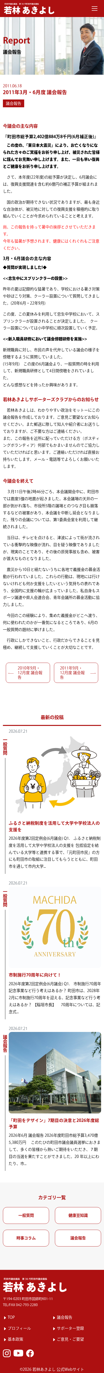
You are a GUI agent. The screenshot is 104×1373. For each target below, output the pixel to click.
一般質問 (26, 1215)
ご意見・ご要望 (70, 1339)
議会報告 (13, 103)
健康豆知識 (78, 1215)
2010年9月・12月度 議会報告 (30, 672)
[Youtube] (18, 1353)
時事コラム (26, 1238)
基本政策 (15, 1339)
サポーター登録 (70, 1328)
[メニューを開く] (94, 8)
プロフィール (19, 1328)
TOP (11, 1317)
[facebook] (30, 1353)
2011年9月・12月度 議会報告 (72, 672)
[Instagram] (7, 1353)
